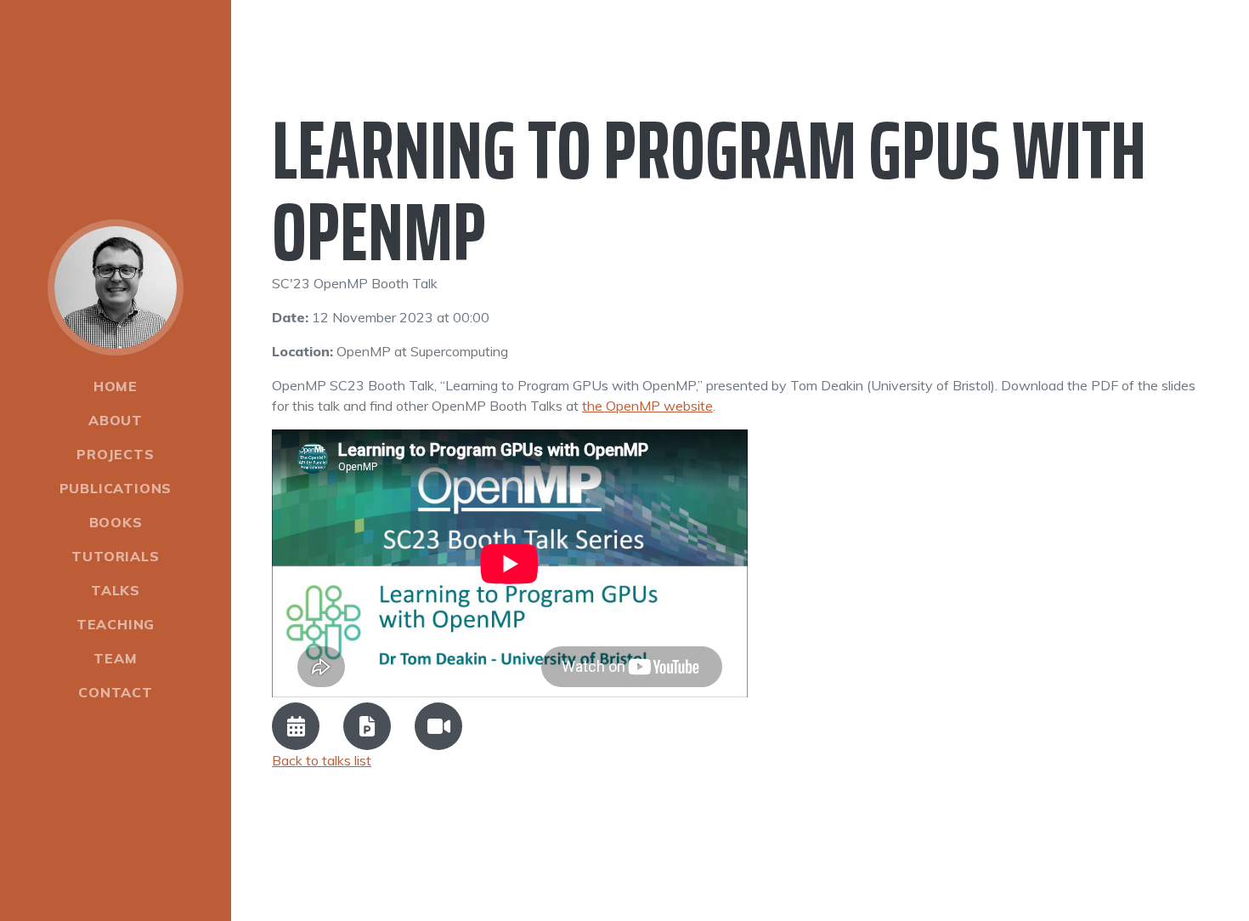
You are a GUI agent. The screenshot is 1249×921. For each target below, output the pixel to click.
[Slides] (367, 726)
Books (116, 522)
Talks (115, 590)
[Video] (438, 726)
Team (115, 658)
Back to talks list (321, 760)
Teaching (115, 624)
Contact (115, 692)
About (115, 420)
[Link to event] (295, 726)
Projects (115, 454)
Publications (115, 488)
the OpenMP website (647, 405)
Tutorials (115, 556)
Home (115, 386)
